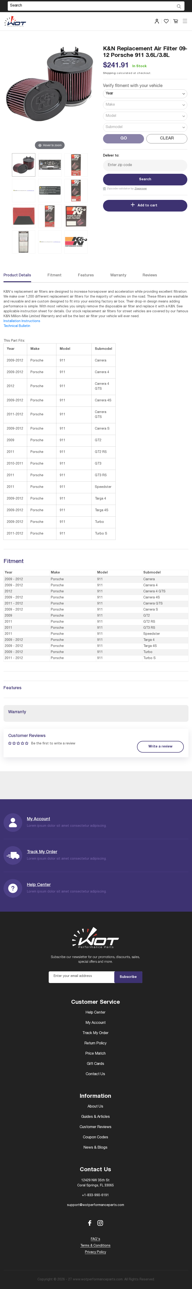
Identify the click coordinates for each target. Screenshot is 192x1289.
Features (86, 276)
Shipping (109, 73)
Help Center (39, 885)
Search (145, 179)
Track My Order (42, 852)
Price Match (95, 1054)
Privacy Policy (95, 1252)
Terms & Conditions (95, 1245)
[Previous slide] (9, 96)
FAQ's (95, 1239)
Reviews (150, 276)
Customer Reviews (95, 1127)
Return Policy (95, 1044)
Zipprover (140, 188)
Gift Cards (95, 1064)
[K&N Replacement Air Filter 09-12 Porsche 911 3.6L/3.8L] (23, 165)
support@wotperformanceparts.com (95, 1205)
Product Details (17, 276)
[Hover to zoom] (50, 98)
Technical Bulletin (17, 326)
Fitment (55, 276)
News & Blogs (95, 1148)
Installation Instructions (22, 321)
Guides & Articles (95, 1117)
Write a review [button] (160, 746)
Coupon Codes (95, 1138)
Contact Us (95, 1074)
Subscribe (128, 977)
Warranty (118, 276)
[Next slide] (90, 96)
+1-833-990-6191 (95, 1195)
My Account (38, 819)
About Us (95, 1107)
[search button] (179, 6)
